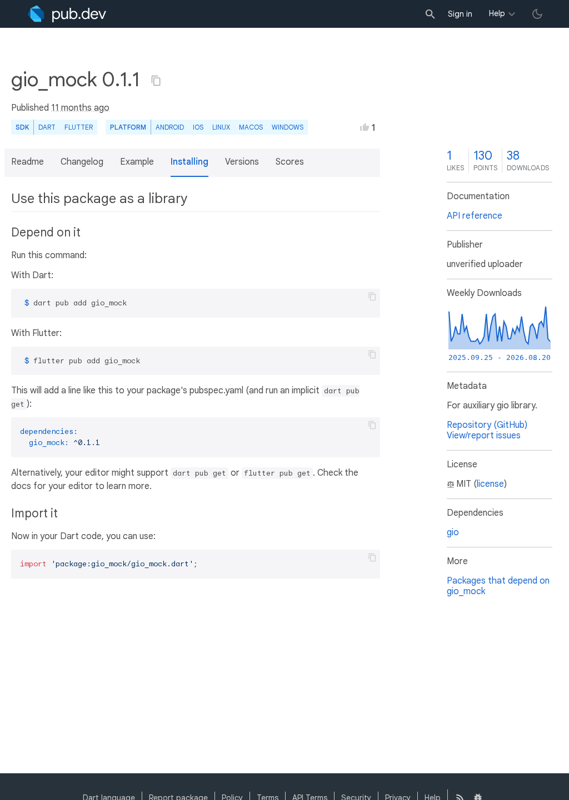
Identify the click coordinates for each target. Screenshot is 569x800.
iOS (198, 127)
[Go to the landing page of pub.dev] (67, 14)
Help (497, 13)
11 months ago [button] (80, 107)
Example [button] (137, 161)
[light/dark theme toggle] (537, 14)
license (490, 484)
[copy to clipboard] (372, 296)
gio (453, 532)
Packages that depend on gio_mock (498, 586)
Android (170, 127)
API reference (474, 215)
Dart (47, 127)
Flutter (78, 127)
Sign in (460, 14)
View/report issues (484, 435)
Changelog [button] (82, 161)
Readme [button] (27, 161)
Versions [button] (242, 161)
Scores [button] (290, 161)
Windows (287, 127)
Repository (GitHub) (487, 425)
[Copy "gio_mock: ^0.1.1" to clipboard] (156, 80)
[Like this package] (365, 126)
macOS (251, 127)
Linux (221, 127)
